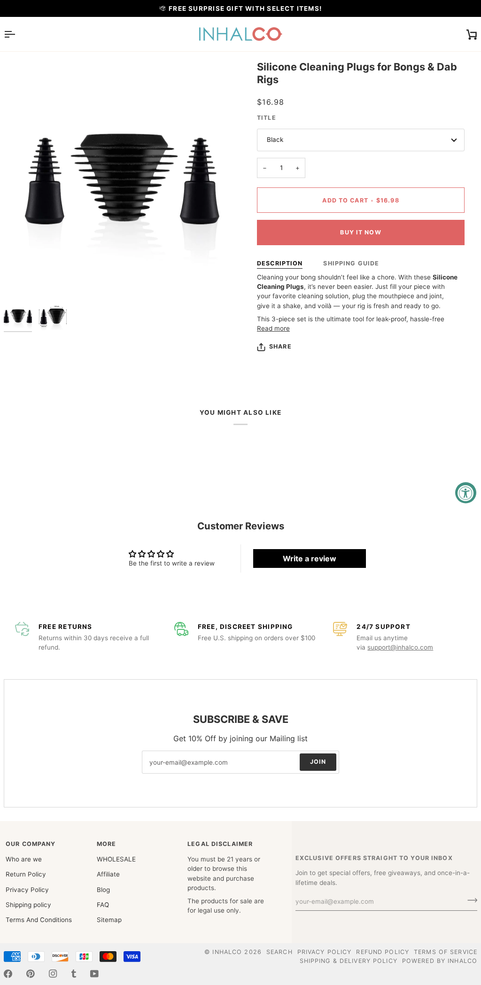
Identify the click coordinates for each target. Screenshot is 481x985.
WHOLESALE (116, 859)
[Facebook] (8, 973)
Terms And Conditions (39, 919)
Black (275, 139)
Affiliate (108, 874)
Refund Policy (382, 951)
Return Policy (26, 874)
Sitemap (109, 919)
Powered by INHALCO (439, 960)
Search (279, 951)
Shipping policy (28, 904)
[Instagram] (53, 973)
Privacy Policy (27, 889)
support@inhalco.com (400, 647)
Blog (103, 889)
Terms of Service (445, 951)
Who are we (24, 859)
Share (280, 346)
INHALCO (227, 951)
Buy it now (360, 232)
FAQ (103, 904)
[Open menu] (18, 34)
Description (280, 263)
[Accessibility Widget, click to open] (465, 492)
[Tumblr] (73, 973)
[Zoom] (21, 279)
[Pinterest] (30, 973)
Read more (273, 328)
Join (318, 761)
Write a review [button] (309, 558)
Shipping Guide (351, 263)
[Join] (469, 900)
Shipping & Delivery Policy (348, 960)
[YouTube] (94, 973)
